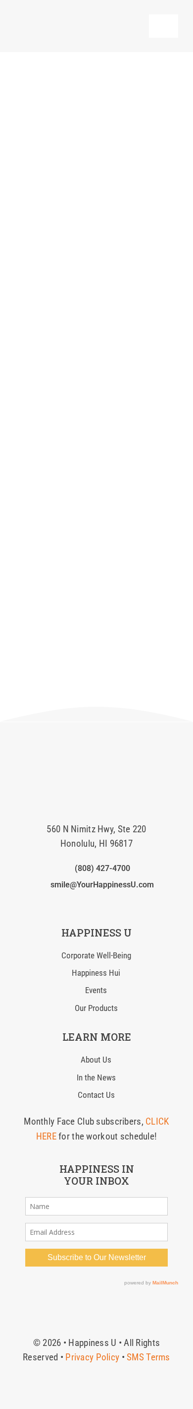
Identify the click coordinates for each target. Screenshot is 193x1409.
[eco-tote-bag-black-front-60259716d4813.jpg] (96, 741)
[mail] (112, 905)
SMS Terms (148, 1357)
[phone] (128, 905)
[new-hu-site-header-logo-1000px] (69, 17)
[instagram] (81, 905)
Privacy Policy (92, 1357)
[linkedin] (96, 905)
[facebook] (64, 905)
